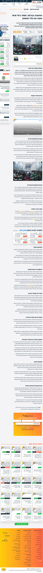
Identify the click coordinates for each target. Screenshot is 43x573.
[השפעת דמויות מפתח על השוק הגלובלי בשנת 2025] (37, 465)
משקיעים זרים (31, 285)
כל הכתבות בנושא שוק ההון (22, 524)
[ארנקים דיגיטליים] (5, 449)
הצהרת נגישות (18, 555)
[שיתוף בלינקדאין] (17, 32)
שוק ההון (26, 9)
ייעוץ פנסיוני (29, 532)
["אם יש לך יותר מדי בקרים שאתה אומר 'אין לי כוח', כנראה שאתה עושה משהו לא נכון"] (37, 449)
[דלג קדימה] (27, 58)
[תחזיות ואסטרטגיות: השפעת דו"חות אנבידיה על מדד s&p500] (16, 480)
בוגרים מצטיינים (39, 536)
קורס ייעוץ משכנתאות (27, 562)
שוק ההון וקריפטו (34, 9)
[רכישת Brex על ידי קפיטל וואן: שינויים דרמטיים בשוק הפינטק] (16, 496)
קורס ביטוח (29, 543)
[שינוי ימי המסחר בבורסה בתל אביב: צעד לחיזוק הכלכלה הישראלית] (5, 496)
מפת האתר (18, 553)
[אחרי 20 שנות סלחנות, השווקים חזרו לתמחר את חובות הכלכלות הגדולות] (39, 241)
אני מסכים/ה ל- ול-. (27, 426)
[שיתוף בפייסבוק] (20, 32)
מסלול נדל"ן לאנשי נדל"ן (27, 536)
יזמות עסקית (40, 548)
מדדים (34, 219)
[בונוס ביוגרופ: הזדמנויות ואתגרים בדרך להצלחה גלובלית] (16, 465)
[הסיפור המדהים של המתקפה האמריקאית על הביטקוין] (5, 511)
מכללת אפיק (18, 536)
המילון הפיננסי (7, 467)
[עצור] (22, 58)
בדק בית (40, 534)
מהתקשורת (40, 554)
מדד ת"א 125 (21, 211)
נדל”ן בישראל (6, 104)
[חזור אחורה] (20, 58)
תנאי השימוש (28, 426)
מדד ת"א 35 (32, 211)
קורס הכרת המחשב (28, 545)
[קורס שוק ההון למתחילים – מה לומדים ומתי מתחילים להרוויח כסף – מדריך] (5, 480)
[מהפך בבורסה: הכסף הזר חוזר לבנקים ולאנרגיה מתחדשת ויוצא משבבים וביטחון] (39, 235)
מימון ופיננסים (28, 467)
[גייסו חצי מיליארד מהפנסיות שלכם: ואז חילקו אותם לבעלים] (24, 241)
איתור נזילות (40, 532)
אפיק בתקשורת (17, 538)
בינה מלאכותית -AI (39, 538)
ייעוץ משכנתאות (39, 550)
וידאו (8, 70)
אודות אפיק (18, 534)
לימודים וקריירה (39, 552)
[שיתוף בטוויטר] (19, 32)
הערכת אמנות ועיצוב (38, 544)
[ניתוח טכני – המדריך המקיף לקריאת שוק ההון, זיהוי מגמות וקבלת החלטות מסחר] (5, 465)
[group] (27, 126)
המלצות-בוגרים (39, 542)
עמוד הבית (18, 532)
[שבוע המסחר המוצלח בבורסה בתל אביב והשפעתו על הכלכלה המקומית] (37, 480)
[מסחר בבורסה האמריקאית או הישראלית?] (16, 511)
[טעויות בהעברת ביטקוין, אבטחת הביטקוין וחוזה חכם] (37, 496)
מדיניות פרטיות (17, 559)
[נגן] (25, 58)
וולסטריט (29, 498)
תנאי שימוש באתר (17, 557)
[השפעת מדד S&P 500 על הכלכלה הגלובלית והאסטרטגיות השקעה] (37, 511)
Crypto (40, 498)
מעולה (4, 569)
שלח (28, 428)
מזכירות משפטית (28, 534)
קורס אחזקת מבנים (28, 538)
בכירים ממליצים (39, 540)
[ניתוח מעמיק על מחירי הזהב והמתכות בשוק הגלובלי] (26, 465)
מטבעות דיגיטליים (39, 556)
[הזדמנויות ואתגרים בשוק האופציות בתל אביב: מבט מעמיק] (26, 511)
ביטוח (17, 1)
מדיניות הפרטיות (20, 426)
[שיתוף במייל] (14, 32)
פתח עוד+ (40, 560)
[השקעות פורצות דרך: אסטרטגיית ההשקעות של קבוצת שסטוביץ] (26, 480)
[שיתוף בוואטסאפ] (15, 32)
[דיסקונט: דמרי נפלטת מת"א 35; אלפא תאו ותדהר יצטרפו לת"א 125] (24, 235)
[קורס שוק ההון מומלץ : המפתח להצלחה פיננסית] (26, 496)
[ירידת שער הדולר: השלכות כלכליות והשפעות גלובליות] (16, 449)
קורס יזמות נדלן (28, 557)
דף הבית (41, 12)
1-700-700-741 (4, 4)
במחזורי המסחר (36, 105)
